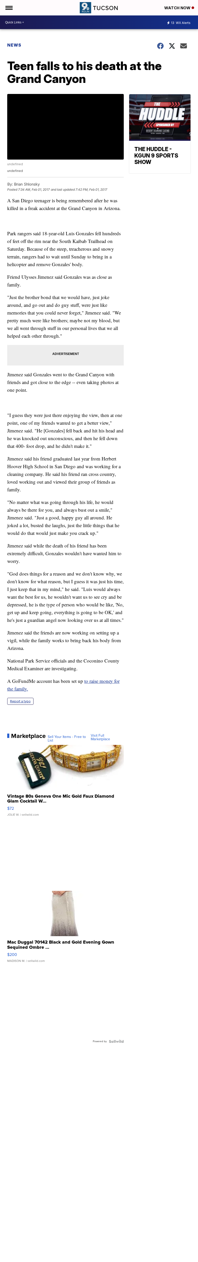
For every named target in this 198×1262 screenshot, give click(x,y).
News (14, 45)
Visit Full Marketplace (100, 737)
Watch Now (178, 7)
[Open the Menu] (8, 7)
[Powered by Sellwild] (116, 1041)
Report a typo (20, 701)
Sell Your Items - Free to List (67, 738)
